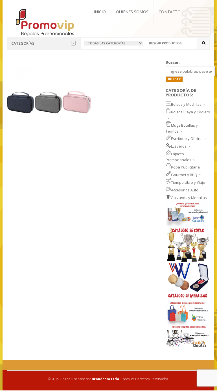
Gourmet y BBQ (184, 174)
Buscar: (173, 62)
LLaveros (179, 146)
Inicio (100, 11)
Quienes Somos (132, 11)
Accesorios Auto (184, 190)
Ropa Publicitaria (185, 167)
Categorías (22, 43)
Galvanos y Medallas (189, 197)
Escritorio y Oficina (187, 138)
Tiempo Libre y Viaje (188, 182)
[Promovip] (44, 22)
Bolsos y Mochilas (186, 104)
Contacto (170, 11)
